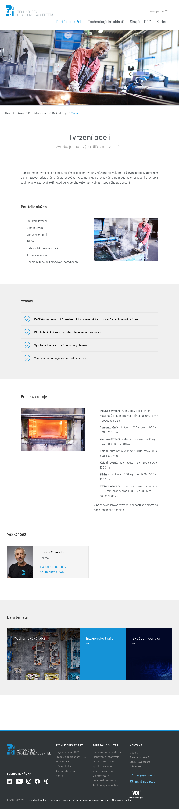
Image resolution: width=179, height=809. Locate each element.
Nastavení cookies (122, 799)
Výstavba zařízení (103, 770)
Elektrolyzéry (101, 775)
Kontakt (154, 11)
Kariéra (162, 21)
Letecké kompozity (104, 780)
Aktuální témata (65, 770)
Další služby (59, 113)
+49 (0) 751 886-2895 (53, 566)
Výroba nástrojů (102, 766)
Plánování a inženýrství (106, 756)
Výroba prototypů (103, 761)
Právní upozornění (59, 799)
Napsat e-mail (54, 572)
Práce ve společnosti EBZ (71, 756)
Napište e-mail (145, 781)
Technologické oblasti (106, 21)
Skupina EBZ (140, 21)
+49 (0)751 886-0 (145, 775)
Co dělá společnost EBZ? (108, 752)
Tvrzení (75, 113)
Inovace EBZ (63, 761)
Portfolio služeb (69, 21)
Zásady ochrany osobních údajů (91, 799)
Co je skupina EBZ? (67, 752)
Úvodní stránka (14, 113)
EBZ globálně (64, 766)
